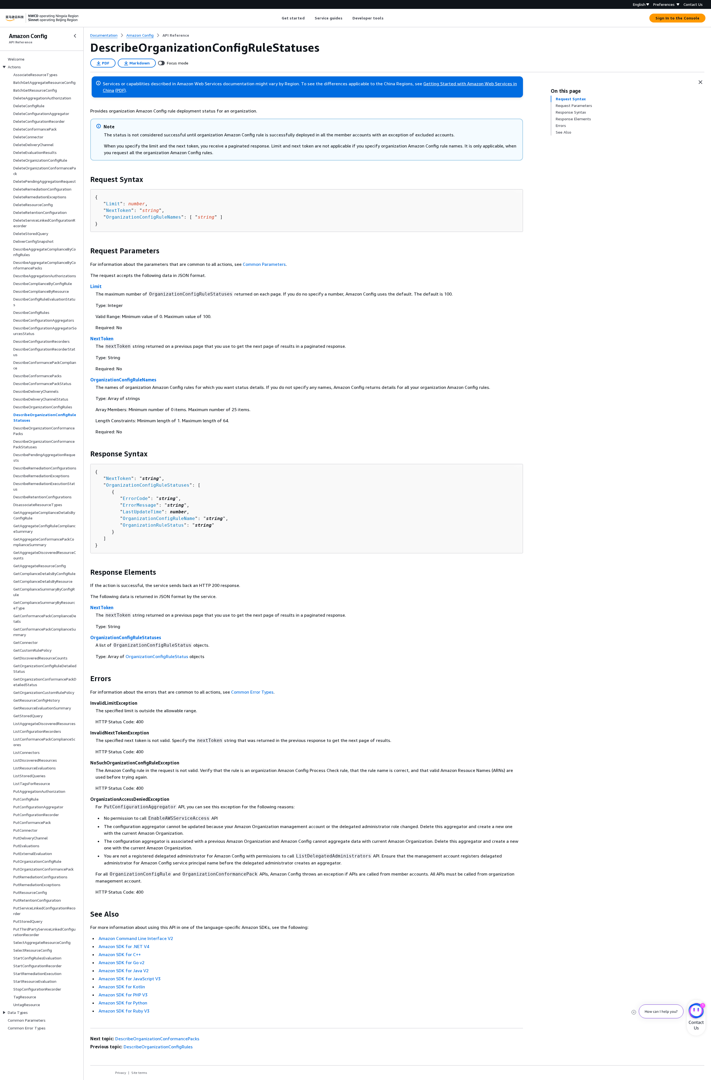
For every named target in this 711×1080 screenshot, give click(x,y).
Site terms (139, 1073)
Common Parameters (264, 264)
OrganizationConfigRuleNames (143, 217)
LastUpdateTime (142, 511)
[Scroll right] (387, 18)
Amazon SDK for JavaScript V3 (130, 978)
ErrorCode (135, 498)
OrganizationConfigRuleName (159, 518)
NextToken (118, 210)
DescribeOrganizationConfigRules (158, 1046)
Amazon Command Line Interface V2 (136, 938)
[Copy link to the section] (85, 179)
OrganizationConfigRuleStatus (157, 656)
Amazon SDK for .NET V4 (124, 946)
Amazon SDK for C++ (120, 954)
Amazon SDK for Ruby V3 (124, 1011)
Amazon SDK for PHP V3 (123, 995)
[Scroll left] (277, 18)
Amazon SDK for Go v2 (121, 962)
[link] (175, 35)
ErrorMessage (139, 505)
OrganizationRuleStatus (153, 525)
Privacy (120, 1073)
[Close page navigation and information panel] (700, 82)
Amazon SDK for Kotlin (122, 986)
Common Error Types (252, 692)
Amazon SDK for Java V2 (124, 970)
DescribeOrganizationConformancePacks (157, 1038)
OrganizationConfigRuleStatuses (147, 485)
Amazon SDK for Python (123, 1003)
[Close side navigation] (75, 35)
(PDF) (120, 90)
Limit (113, 203)
